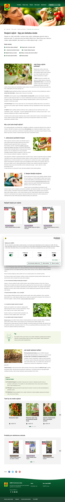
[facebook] (9, 471)
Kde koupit (37, 4)
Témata (31, 4)
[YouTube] (15, 492)
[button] (30, 426)
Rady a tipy (25, 4)
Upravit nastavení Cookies (26, 499)
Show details (55, 259)
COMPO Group (46, 486)
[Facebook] (11, 492)
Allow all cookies (55, 263)
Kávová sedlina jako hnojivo (27, 298)
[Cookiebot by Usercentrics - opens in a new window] (54, 238)
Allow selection (46, 263)
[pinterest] (19, 471)
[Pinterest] (17, 492)
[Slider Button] (60, 415)
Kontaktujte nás (34, 486)
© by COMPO (35, 499)
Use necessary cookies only (34, 263)
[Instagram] (13, 492)
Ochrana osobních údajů (8, 499)
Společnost (43, 4)
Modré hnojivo (7, 320)
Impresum (17, 499)
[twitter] (12, 471)
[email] (16, 471)
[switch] (25, 255)
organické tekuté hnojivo (41, 181)
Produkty (19, 4)
